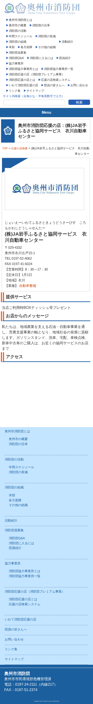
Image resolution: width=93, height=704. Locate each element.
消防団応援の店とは (22, 79)
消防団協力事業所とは (23, 69)
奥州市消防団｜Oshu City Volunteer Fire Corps (41, 8)
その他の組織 (47, 47)
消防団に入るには (41, 58)
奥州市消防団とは (20, 20)
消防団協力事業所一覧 (58, 69)
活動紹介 (67, 41)
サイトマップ (35, 90)
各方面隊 (26, 47)
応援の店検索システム (55, 79)
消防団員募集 (17, 52)
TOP (5, 148)
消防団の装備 (47, 36)
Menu (46, 112)
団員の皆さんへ (54, 85)
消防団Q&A (16, 58)
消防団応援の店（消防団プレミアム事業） (37, 74)
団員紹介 (65, 58)
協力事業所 (16, 63)
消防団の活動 (17, 30)
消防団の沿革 (41, 25)
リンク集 (15, 90)
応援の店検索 (19, 148)
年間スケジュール (20, 36)
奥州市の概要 (17, 25)
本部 (12, 47)
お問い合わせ (79, 85)
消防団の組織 (17, 41)
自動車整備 (27, 286)
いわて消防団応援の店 (23, 85)
